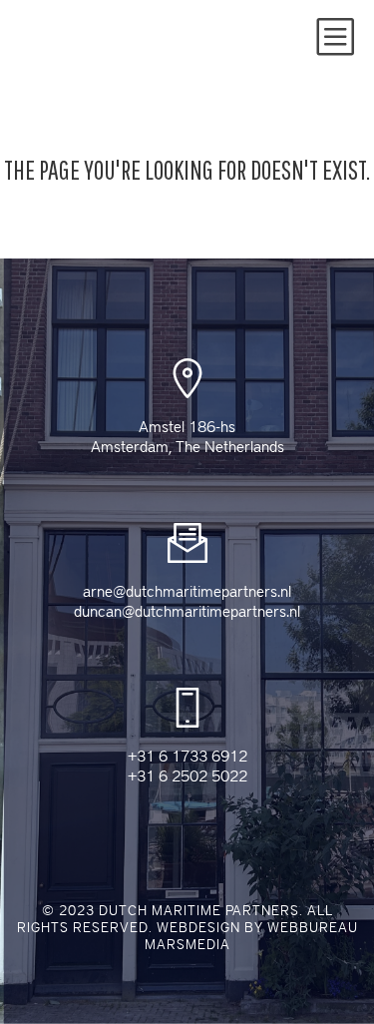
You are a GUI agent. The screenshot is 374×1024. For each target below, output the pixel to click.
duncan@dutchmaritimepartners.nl (187, 612)
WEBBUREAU (312, 927)
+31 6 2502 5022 (187, 776)
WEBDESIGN (198, 927)
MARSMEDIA (187, 944)
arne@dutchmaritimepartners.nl (187, 592)
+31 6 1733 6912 (187, 757)
